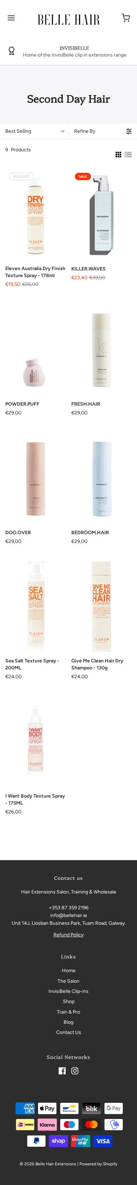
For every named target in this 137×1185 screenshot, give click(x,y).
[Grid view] (117, 154)
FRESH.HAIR (85, 404)
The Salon (68, 981)
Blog (68, 1022)
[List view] (128, 154)
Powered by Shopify (98, 1163)
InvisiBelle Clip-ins (68, 991)
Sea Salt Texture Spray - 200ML (32, 664)
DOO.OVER (18, 533)
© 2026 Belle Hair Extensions (48, 1163)
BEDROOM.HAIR (90, 533)
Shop (68, 1001)
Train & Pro (68, 1012)
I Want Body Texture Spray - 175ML (35, 799)
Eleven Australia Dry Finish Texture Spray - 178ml (35, 272)
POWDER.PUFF (22, 404)
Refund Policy (68, 935)
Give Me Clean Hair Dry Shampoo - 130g (97, 664)
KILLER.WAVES (88, 269)
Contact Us (68, 1032)
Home (69, 971)
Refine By (84, 131)
